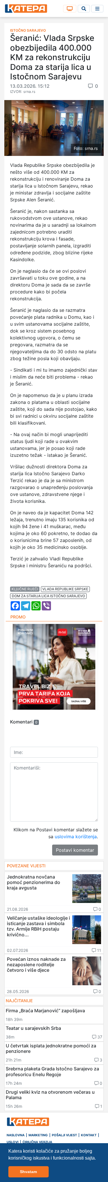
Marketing (38, 1135)
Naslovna (15, 1135)
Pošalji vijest (64, 1135)
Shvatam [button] (28, 1171)
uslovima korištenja (76, 836)
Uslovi (12, 1142)
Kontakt (88, 1135)
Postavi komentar (75, 850)
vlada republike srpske (65, 589)
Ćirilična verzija (37, 1142)
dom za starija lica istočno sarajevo (48, 596)
